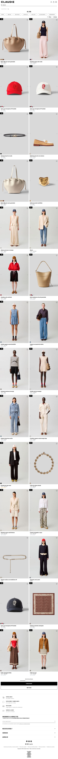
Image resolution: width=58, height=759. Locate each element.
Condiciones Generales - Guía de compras (11, 746)
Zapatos (25, 14)
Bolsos (33, 14)
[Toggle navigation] (56, 2)
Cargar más (29, 683)
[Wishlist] (27, 20)
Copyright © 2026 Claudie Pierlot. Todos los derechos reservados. (29, 748)
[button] (51, 1)
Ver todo (29, 687)
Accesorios (42, 14)
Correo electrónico (6, 721)
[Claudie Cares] (29, 754)
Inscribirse (55, 721)
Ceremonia (52, 14)
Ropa (2, 14)
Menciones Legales (22, 746)
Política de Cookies (41, 746)
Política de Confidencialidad (32, 746)
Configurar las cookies (50, 746)
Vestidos (17, 14)
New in (9, 14)
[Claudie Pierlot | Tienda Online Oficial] (7, 2)
